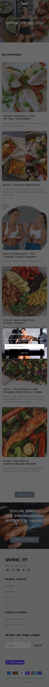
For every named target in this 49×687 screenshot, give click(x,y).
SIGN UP (24, 353)
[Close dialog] (44, 331)
